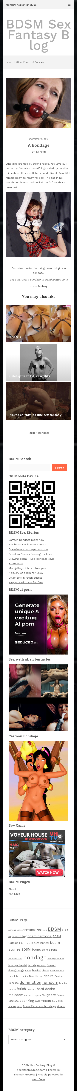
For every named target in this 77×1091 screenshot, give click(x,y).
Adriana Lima (14, 930)
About (12, 889)
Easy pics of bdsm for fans (26, 582)
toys (19, 1006)
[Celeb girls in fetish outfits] (38, 362)
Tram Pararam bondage (39, 1006)
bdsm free (24, 943)
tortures (12, 1006)
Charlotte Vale (57, 971)
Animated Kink (32, 929)
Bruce (28, 971)
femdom (50, 982)
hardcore (31, 989)
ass (45, 930)
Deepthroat (36, 976)
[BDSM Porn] (38, 323)
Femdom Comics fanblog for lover (30, 554)
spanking (27, 1001)
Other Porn (22, 62)
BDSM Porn (16, 563)
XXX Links (14, 893)
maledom (15, 995)
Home (9, 62)
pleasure (28, 995)
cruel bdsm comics (18, 976)
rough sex (49, 995)
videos (61, 1006)
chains (45, 970)
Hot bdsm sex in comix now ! (27, 544)
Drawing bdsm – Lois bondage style (31, 558)
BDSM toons (31, 949)
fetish (21, 989)
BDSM (54, 929)
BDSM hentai (40, 943)
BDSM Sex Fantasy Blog (38, 34)
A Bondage (42, 432)
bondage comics (55, 959)
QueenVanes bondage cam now (28, 549)
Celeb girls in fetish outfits (25, 577)
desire (48, 976)
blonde (46, 949)
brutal (36, 970)
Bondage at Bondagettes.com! (49, 279)
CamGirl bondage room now (26, 539)
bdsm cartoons (39, 936)
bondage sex (37, 965)
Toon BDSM (58, 1001)
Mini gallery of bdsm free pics (27, 568)
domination (30, 982)
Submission (43, 1001)
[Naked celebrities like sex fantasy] (38, 401)
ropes (37, 995)
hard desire (46, 989)
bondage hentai (17, 965)
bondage (35, 957)
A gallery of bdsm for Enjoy (26, 572)
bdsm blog (19, 936)
